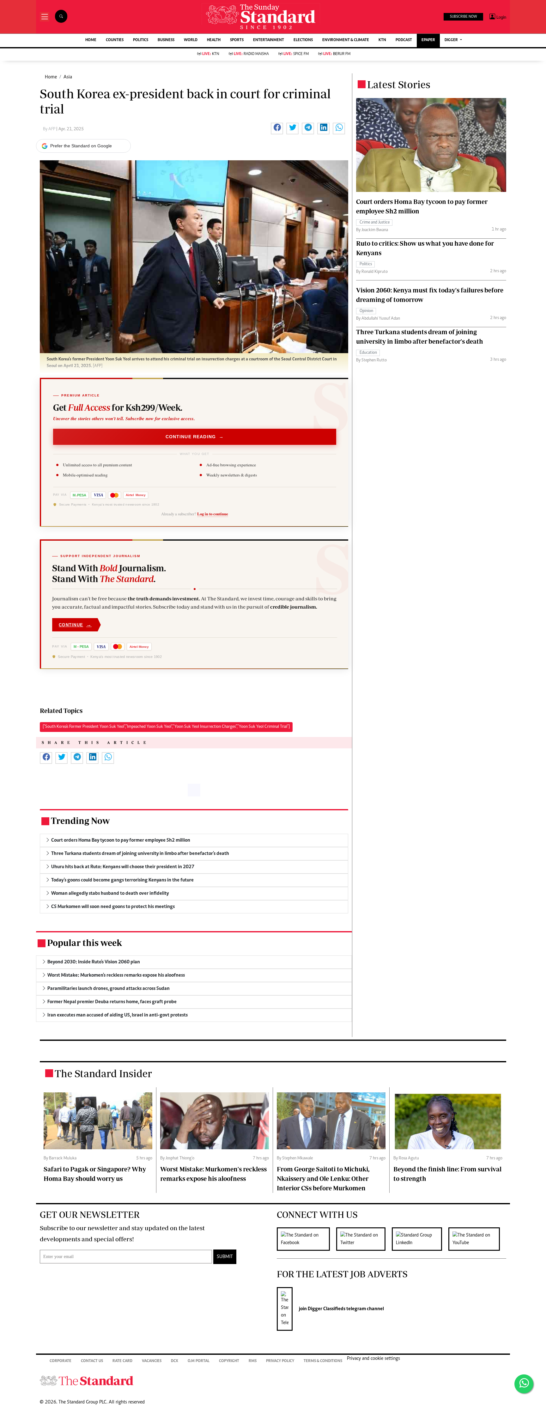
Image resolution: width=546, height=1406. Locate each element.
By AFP (49, 129)
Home (51, 77)
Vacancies (151, 1361)
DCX (174, 1361)
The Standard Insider (103, 1073)
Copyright (229, 1361)
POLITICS (140, 40)
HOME (90, 40)
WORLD (190, 40)
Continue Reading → (195, 436)
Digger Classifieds (326, 1308)
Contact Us (92, 1361)
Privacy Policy (280, 1361)
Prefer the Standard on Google (81, 145)
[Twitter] (364, 1239)
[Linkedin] (420, 1239)
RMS (253, 1361)
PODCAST (404, 40)
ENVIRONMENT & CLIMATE (345, 40)
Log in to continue (212, 514)
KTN (382, 40)
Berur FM (336, 54)
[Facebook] (306, 1239)
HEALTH (214, 40)
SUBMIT (225, 1256)
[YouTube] (477, 1239)
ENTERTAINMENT (268, 40)
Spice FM (296, 54)
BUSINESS (166, 40)
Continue (75, 624)
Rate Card (122, 1361)
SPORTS (237, 40)
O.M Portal (198, 1361)
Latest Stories (398, 84)
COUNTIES (115, 40)
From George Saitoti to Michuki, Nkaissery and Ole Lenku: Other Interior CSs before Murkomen (323, 1178)
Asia (68, 77)
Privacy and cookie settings (373, 1358)
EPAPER (428, 40)
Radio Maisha (251, 54)
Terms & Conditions (323, 1361)
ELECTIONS (303, 40)
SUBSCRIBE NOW (463, 17)
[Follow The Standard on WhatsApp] (523, 1383)
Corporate (60, 1361)
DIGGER (452, 40)
